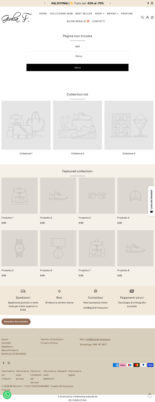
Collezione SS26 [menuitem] (61, 13)
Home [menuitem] (43, 13)
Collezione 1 (26, 153)
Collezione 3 (128, 153)
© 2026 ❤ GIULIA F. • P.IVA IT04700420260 (25, 386)
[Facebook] (148, 3)
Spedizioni (7, 346)
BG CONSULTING (77, 400)
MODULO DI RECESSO (14, 353)
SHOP (98, 13)
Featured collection (77, 171)
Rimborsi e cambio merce (59, 302)
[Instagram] (152, 3)
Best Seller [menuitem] (84, 13)
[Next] (110, 3)
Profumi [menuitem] (127, 13)
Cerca (5, 339)
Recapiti (62, 371)
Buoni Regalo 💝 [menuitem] (78, 21)
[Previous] (44, 3)
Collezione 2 (77, 153)
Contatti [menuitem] (98, 21)
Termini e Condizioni (52, 339)
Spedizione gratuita (19, 302)
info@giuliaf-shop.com (95, 307)
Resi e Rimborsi (10, 350)
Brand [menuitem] (111, 13)
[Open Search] (142, 17)
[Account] (147, 17)
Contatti (6, 343)
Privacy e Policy (49, 343)
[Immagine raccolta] (26, 125)
